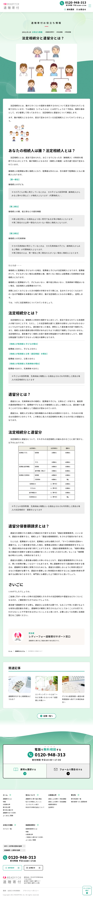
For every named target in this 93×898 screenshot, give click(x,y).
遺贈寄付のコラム (20, 651)
